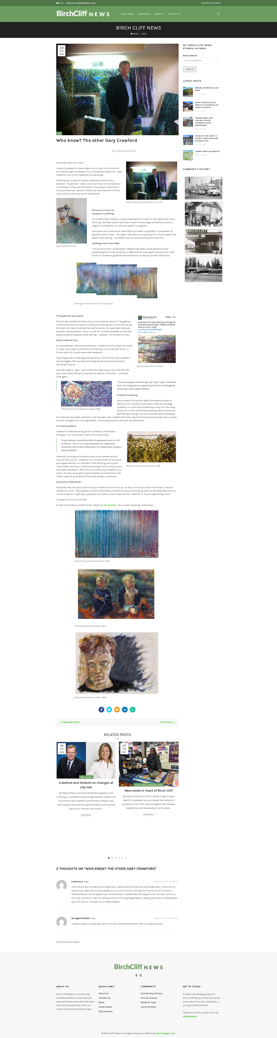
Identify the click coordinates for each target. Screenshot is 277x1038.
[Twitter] (109, 709)
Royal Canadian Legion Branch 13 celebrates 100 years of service (206, 105)
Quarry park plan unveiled (207, 151)
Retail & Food (148, 1002)
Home (136, 34)
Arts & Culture (149, 997)
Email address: (190, 55)
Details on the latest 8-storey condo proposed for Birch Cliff (206, 138)
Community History (151, 993)
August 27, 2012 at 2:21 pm (166, 918)
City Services (106, 1011)
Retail (160, 785)
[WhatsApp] (132, 709)
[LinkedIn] (125, 709)
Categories (144, 14)
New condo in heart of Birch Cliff (149, 790)
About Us (159, 14)
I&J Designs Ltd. (166, 1033)
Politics (89, 777)
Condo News (105, 1006)
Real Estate (152, 785)
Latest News (127, 14)
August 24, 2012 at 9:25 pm (166, 881)
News (83, 777)
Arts (144, 34)
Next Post (166, 722)
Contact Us (174, 14)
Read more (86, 815)
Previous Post (70, 722)
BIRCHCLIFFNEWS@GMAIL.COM (81, 3)
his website (110, 505)
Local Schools (148, 1006)
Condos (138, 785)
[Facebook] (101, 709)
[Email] (117, 709)
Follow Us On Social (211, 3)
